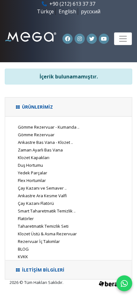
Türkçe (45, 11)
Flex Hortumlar (32, 180)
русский (90, 11)
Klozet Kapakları (33, 157)
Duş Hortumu (30, 165)
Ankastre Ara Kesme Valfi (42, 195)
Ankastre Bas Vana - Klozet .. (45, 142)
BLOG (23, 249)
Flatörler (26, 218)
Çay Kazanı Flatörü (36, 203)
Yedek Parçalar (32, 173)
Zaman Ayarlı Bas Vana (40, 150)
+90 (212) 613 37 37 (71, 3)
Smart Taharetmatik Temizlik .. (47, 211)
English (67, 11)
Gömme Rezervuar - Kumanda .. (48, 127)
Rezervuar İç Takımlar (39, 241)
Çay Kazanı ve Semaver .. (42, 188)
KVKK (23, 256)
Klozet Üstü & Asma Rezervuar (47, 234)
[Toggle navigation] (123, 38)
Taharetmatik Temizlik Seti (43, 226)
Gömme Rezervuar (36, 135)
